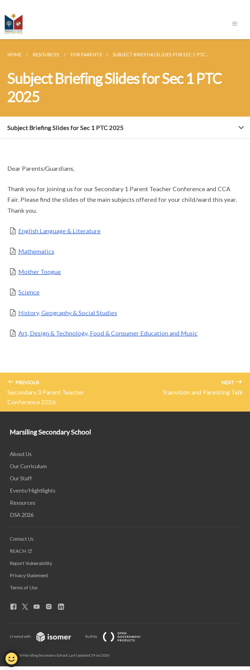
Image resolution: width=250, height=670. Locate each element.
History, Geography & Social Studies (67, 312)
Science (29, 292)
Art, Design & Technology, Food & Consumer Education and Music (108, 333)
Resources (22, 502)
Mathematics (36, 251)
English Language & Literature (59, 230)
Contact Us (22, 539)
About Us (21, 454)
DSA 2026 (22, 514)
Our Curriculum (28, 466)
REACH (18, 551)
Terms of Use (24, 587)
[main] (125, 225)
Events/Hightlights (32, 490)
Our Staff (21, 478)
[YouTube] (39, 607)
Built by (91, 636)
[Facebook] (16, 607)
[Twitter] (27, 607)
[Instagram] (51, 607)
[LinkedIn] (63, 607)
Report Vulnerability (31, 563)
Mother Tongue (39, 271)
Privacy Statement (29, 575)
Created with (20, 636)
